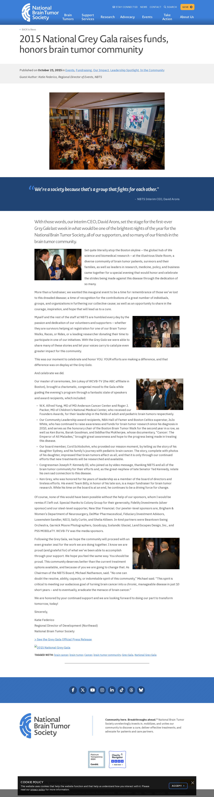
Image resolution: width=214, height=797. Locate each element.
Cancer (88, 655)
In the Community (152, 70)
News (143, 7)
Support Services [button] (88, 17)
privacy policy (37, 789)
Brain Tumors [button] (68, 17)
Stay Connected (126, 7)
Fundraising (84, 70)
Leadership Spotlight (124, 70)
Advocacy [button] (127, 17)
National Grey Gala (146, 655)
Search (172, 7)
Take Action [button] (167, 17)
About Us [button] (187, 17)
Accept (177, 785)
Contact (155, 7)
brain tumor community (107, 655)
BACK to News (28, 29)
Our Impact (101, 70)
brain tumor (76, 655)
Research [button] (108, 17)
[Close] (192, 782)
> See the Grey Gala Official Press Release (63, 639)
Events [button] (147, 17)
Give (185, 7)
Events (69, 70)
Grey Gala (127, 655)
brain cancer (61, 655)
